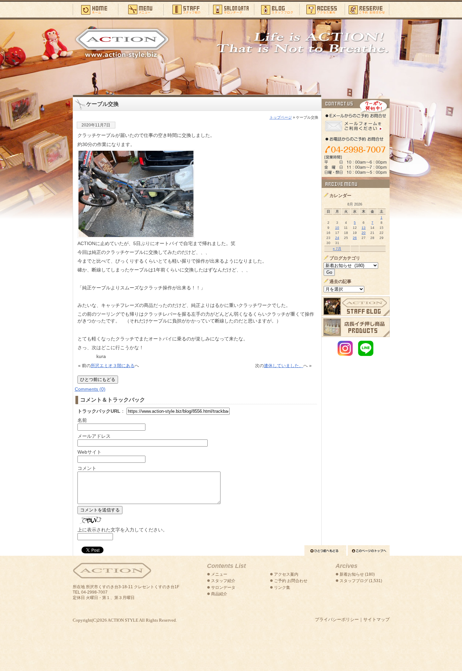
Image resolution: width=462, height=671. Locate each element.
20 (364, 233)
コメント (86, 468)
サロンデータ (231, 9)
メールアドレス (94, 436)
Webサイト (89, 452)
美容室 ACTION (112, 571)
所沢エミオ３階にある (113, 365)
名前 (82, 420)
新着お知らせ (352, 574)
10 (337, 228)
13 (364, 228)
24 (337, 238)
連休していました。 (283, 365)
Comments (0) (90, 389)
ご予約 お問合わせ (290, 580)
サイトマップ (376, 619)
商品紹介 (219, 594)
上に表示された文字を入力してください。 (122, 529)
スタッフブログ (276, 9)
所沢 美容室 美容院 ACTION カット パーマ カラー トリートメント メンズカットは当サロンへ (122, 43)
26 (355, 238)
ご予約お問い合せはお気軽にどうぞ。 (356, 138)
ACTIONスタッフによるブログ (356, 306)
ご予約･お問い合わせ (367, 9)
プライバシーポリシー (337, 619)
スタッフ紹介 (186, 9)
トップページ (281, 117)
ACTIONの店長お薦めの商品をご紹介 (356, 327)
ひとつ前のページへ (325, 550)
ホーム (95, 9)
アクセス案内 (322, 9)
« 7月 (337, 248)
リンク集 (282, 587)
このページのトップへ (369, 550)
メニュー (140, 9)
